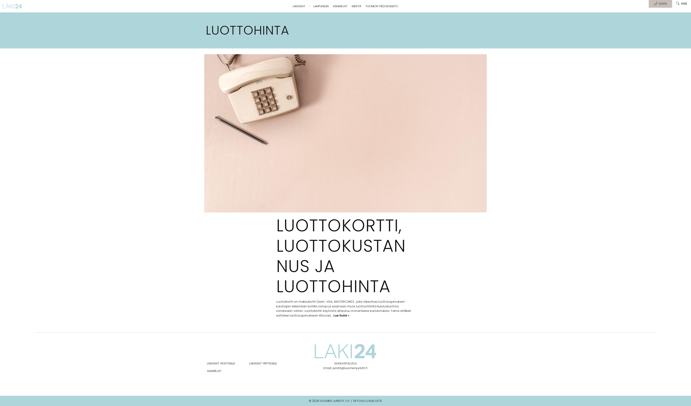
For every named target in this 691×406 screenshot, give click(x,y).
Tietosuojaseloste (367, 401)
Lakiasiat (299, 6)
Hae (684, 3)
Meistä (356, 6)
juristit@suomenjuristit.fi (350, 368)
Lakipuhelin (321, 6)
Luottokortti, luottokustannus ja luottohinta (341, 256)
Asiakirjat (340, 6)
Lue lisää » (341, 315)
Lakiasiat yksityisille (221, 363)
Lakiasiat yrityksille (263, 363)
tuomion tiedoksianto (381, 6)
